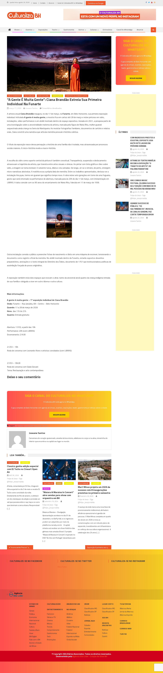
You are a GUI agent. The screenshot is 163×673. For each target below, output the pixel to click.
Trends (49, 626)
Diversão (25, 462)
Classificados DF (90, 611)
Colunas (93, 29)
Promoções (51, 639)
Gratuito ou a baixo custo (76, 96)
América (70, 614)
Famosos (50, 614)
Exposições (42, 29)
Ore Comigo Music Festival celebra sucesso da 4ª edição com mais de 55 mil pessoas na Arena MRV (143, 184)
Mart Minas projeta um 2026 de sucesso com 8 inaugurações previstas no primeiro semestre (94, 490)
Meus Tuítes (62, 566)
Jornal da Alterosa (126, 611)
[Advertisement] (136, 110)
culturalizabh (28, 425)
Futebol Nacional (73, 626)
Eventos (29, 29)
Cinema (50, 620)
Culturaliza (29, 96)
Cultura (20, 425)
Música (46, 488)
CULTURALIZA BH (53, 604)
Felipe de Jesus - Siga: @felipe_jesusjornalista (15, 480)
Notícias (87, 615)
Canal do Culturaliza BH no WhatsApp (70, 3)
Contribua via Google (96, 3)
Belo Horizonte (14, 96)
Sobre (35, 3)
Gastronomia (69, 29)
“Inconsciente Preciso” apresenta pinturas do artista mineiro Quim (21, 547)
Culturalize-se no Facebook (26, 561)
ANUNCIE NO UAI (73, 604)
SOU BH (105, 617)
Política (32, 614)
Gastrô (104, 636)
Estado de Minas (33, 605)
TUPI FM (123, 634)
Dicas (59, 483)
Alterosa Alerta (125, 608)
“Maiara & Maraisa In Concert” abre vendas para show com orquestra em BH (58, 495)
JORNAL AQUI (89, 620)
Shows (17, 29)
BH (16, 425)
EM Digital (33, 636)
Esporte (87, 628)
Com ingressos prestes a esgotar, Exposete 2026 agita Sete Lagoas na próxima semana (142, 141)
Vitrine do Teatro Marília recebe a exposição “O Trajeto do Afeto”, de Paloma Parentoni (142, 164)
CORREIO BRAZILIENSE (125, 621)
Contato (42, 3)
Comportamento (53, 630)
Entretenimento (55, 609)
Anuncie (51, 3)
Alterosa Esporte (126, 615)
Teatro (54, 29)
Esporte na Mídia (73, 636)
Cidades (87, 625)
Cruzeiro (70, 620)
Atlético (69, 617)
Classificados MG (90, 608)
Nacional (32, 623)
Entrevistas (107, 29)
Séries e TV (51, 617)
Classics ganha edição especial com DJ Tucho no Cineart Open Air (22, 469)
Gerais (31, 610)
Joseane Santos (31, 108)
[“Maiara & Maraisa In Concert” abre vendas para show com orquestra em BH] (59, 469)
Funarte (45, 425)
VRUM (86, 604)
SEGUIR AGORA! (59, 414)
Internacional (34, 620)
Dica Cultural (43, 96)
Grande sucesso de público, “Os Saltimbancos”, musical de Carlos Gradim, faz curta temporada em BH (142, 209)
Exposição (38, 425)
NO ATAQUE (71, 609)
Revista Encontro (107, 624)
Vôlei (68, 623)
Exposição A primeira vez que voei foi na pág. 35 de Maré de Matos (99, 547)
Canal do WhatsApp (124, 29)
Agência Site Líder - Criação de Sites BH (89, 656)
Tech (49, 636)
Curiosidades (89, 635)
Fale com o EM (34, 639)
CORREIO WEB (125, 628)
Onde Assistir (72, 639)
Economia (33, 617)
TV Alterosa (125, 604)
